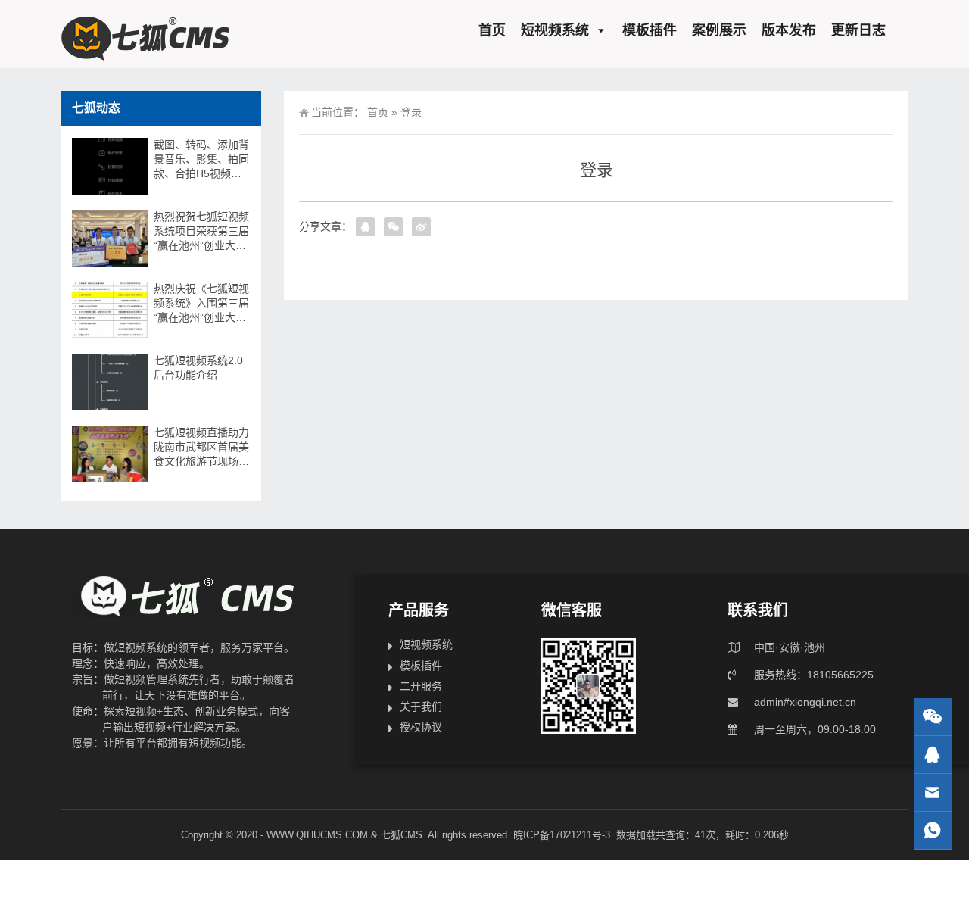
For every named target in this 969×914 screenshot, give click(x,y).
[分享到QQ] (365, 226)
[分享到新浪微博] (421, 226)
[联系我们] (933, 754)
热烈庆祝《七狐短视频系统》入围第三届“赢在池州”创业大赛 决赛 (201, 303)
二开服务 (421, 686)
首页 (492, 30)
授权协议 (421, 727)
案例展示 (719, 30)
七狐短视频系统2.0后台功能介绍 (198, 367)
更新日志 (858, 30)
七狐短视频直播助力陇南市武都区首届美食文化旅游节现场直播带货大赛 (201, 447)
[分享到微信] (393, 226)
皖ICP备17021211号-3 (561, 835)
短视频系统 (555, 30)
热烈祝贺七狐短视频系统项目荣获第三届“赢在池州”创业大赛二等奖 (201, 232)
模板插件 (649, 30)
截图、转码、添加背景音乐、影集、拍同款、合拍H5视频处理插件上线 (201, 160)
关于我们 (421, 706)
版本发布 (789, 30)
